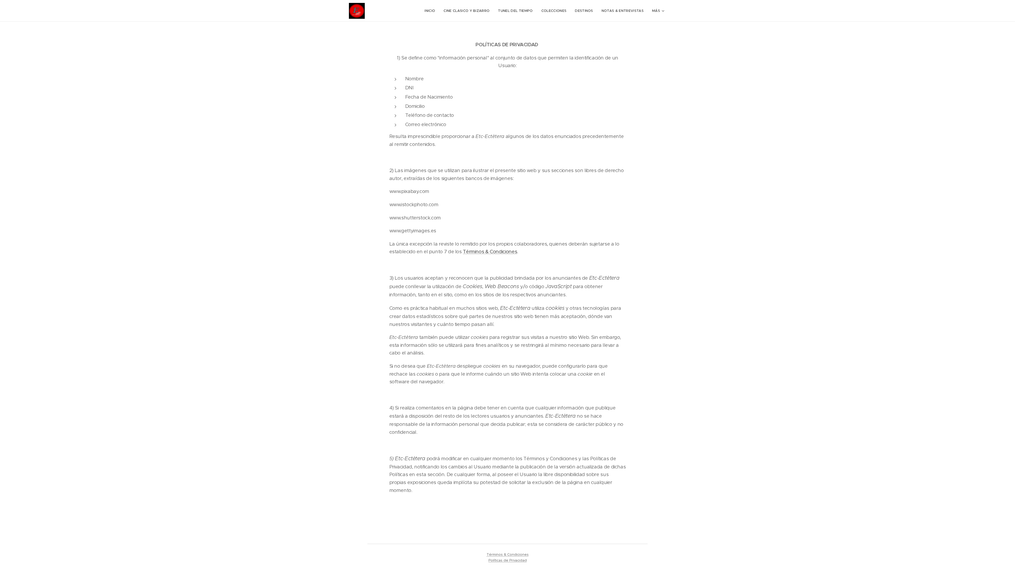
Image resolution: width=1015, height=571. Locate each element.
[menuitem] (431, 10)
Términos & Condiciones (490, 251)
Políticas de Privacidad (507, 560)
